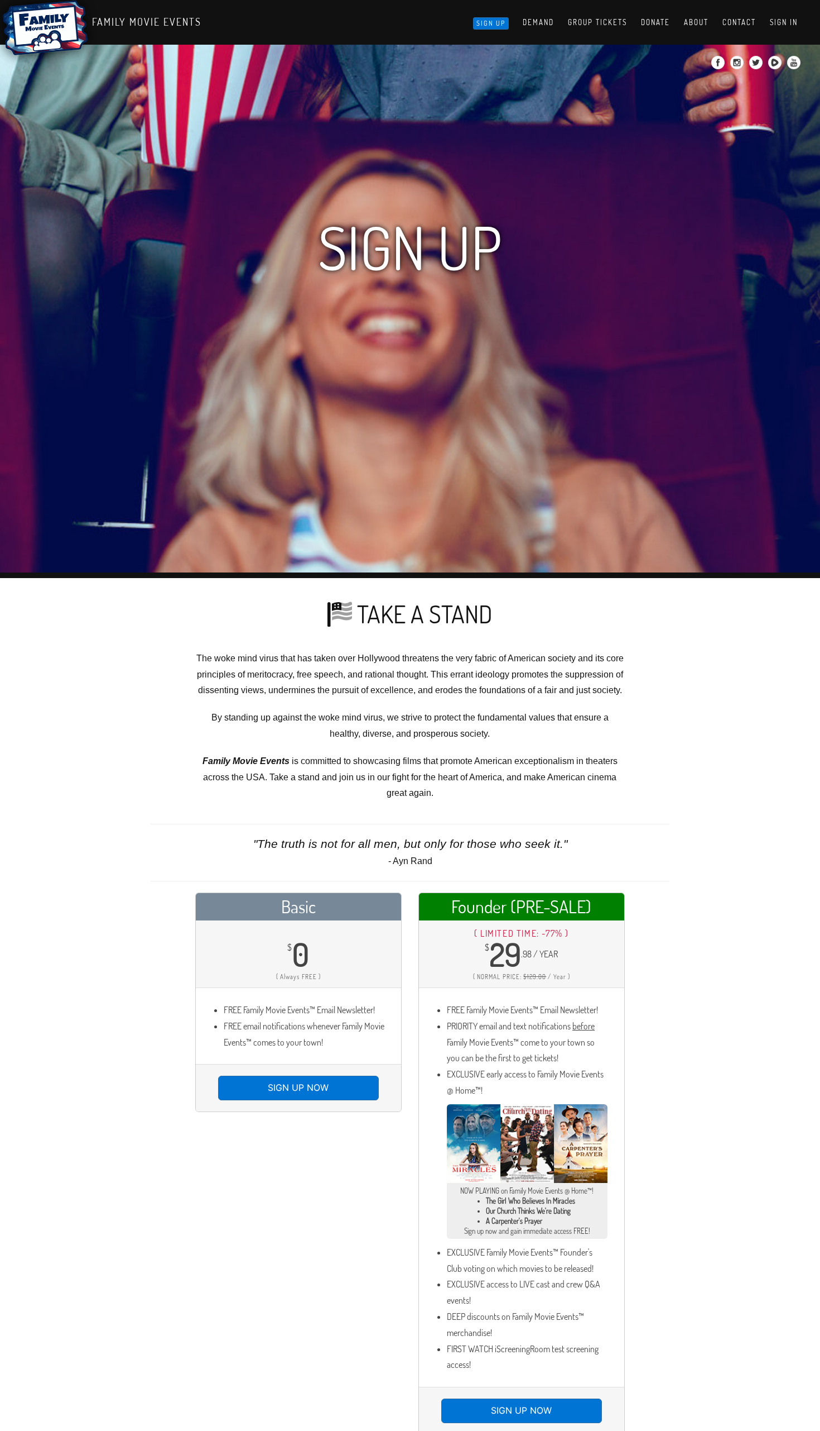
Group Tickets (597, 22)
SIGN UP (490, 23)
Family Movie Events (146, 22)
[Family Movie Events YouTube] (795, 65)
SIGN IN (784, 22)
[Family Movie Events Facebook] (719, 65)
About (696, 22)
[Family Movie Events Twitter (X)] (757, 65)
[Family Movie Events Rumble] (776, 65)
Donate (655, 22)
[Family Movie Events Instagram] (738, 65)
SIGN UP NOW (298, 1087)
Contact (739, 22)
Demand (538, 22)
